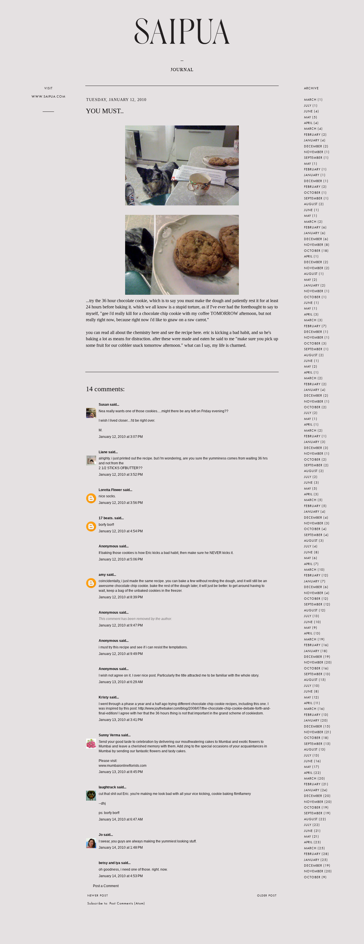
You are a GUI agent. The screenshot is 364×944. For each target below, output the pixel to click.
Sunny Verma (109, 735)
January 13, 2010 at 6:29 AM (121, 682)
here (155, 332)
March (310, 99)
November (313, 152)
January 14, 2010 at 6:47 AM (121, 819)
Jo (101, 835)
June (308, 111)
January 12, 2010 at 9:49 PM (121, 654)
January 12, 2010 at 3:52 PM (121, 475)
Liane (103, 452)
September (313, 157)
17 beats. (106, 518)
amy (102, 575)
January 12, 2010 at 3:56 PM (121, 503)
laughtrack (107, 787)
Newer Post (97, 895)
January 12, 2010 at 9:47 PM (121, 625)
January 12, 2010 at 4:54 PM (121, 531)
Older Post (267, 895)
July (307, 105)
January (311, 140)
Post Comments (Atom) (127, 903)
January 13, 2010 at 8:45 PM (121, 772)
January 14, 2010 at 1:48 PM (121, 848)
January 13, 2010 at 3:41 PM (121, 720)
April (308, 123)
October (312, 192)
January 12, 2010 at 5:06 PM (121, 559)
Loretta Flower (110, 490)
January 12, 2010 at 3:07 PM (121, 437)
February (312, 134)
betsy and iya (109, 863)
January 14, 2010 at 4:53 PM (121, 876)
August (311, 204)
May (307, 117)
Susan (104, 405)
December (313, 146)
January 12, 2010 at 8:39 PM (121, 597)
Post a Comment (106, 886)
